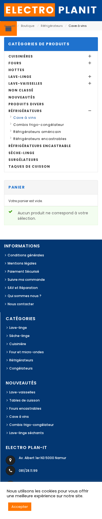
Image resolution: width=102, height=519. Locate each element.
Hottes (16, 70)
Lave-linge (20, 76)
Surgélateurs (23, 159)
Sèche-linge (21, 153)
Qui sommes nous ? (24, 296)
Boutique (27, 26)
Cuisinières (20, 56)
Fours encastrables (25, 408)
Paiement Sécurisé (23, 271)
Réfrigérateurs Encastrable (39, 146)
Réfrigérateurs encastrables (40, 138)
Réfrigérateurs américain (37, 131)
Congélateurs (21, 368)
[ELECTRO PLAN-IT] (51, 9)
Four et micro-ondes (26, 352)
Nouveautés (21, 97)
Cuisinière (17, 344)
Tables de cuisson (24, 400)
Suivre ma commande (26, 279)
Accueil (9, 26)
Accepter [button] (19, 506)
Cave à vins (24, 117)
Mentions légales (22, 263)
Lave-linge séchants (26, 433)
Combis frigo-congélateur (38, 124)
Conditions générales (26, 255)
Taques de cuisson (29, 166)
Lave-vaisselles (25, 83)
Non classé (20, 90)
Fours (14, 63)
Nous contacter (21, 304)
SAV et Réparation (23, 287)
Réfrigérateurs (52, 26)
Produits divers (26, 104)
